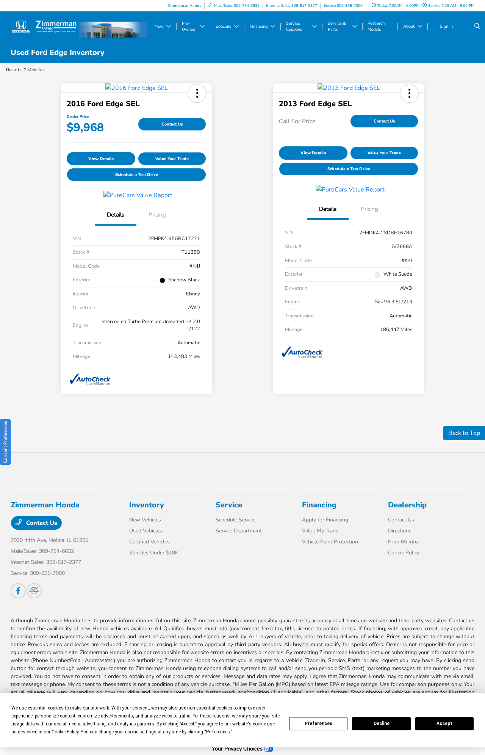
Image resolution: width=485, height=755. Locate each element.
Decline (382, 723)
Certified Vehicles (149, 541)
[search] (477, 26)
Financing (319, 505)
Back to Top (464, 433)
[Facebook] (18, 590)
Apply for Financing (325, 519)
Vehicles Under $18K (153, 552)
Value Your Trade (172, 159)
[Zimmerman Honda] (45, 26)
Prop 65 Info (403, 541)
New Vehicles (145, 519)
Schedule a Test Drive (136, 174)
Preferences (318, 723)
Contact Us (172, 124)
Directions (399, 530)
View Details (101, 159)
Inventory (146, 505)
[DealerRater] (34, 590)
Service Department (239, 530)
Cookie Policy (403, 552)
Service (229, 505)
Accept (444, 723)
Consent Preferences (5, 442)
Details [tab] (115, 214)
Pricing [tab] (157, 214)
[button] (197, 93)
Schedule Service (235, 519)
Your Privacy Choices (238, 748)
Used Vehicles (145, 530)
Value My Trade (320, 530)
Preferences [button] (218, 732)
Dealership (407, 505)
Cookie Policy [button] (65, 732)
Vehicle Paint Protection (330, 541)
